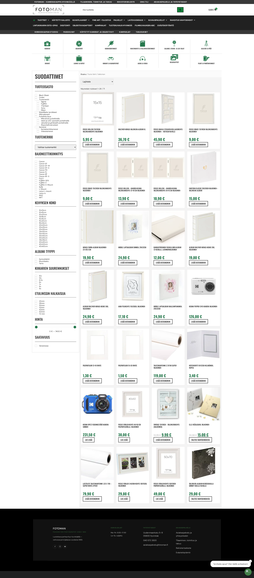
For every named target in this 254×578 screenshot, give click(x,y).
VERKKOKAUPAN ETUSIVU (46, 32)
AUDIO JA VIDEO (143, 63)
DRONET (47, 63)
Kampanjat (100, 25)
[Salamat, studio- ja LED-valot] (174, 44)
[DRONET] (47, 58)
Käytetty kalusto (61, 20)
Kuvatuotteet (174, 62)
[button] (248, 572)
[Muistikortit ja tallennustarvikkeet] (143, 44)
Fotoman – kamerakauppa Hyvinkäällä (54, 2)
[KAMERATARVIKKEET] (111, 44)
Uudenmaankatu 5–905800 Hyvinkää (153, 534)
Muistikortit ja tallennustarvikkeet (142, 48)
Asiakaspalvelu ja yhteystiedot (170, 2)
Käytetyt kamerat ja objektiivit (97, 32)
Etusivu (83, 74)
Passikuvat (69, 32)
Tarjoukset (142, 32)
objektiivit (79, 48)
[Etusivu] (34, 20)
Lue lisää (88, 439)
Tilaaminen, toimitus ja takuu (96, 2)
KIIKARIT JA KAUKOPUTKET (111, 63)
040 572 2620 (150, 540)
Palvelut (118, 20)
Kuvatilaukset (79, 20)
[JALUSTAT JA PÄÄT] (206, 44)
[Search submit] (180, 9)
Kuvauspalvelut (156, 20)
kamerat (47, 48)
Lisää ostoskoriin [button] (92, 144)
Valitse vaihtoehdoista (200, 439)
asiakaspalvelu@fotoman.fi (155, 545)
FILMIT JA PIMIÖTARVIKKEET (206, 63)
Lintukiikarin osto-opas (45, 25)
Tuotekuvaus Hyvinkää (120, 25)
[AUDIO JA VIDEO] (143, 58)
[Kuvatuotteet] (174, 57)
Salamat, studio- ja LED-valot (174, 48)
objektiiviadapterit (82, 25)
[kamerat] (47, 44)
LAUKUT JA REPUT (79, 63)
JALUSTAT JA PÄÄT (206, 48)
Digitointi (65, 25)
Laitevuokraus (135, 20)
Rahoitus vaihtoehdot (181, 20)
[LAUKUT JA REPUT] (79, 58)
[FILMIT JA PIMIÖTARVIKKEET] (206, 58)
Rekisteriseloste (126, 2)
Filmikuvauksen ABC (145, 25)
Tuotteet (42, 20)
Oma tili (144, 2)
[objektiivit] (79, 44)
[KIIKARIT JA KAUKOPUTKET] (111, 58)
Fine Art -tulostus (101, 20)
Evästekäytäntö (165, 25)
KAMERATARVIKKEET (111, 48)
